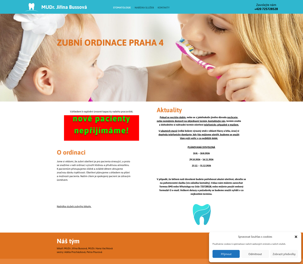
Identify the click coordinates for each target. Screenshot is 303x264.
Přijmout (226, 254)
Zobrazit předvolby (284, 254)
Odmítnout (255, 254)
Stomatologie (122, 7)
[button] (296, 237)
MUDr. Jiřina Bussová (64, 7)
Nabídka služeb (144, 7)
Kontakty (164, 7)
